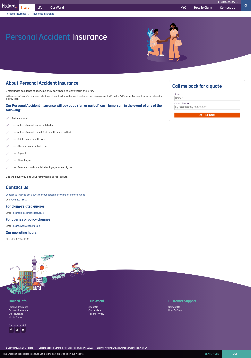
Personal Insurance (16, 14)
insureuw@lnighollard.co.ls (26, 225)
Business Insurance (44, 14)
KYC (183, 8)
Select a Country (227, 2)
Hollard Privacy (96, 313)
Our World (57, 8)
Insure (25, 8)
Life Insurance (16, 313)
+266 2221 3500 (19, 199)
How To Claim (203, 8)
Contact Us (227, 8)
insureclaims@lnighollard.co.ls (28, 212)
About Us (93, 307)
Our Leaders (94, 310)
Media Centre (15, 317)
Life (39, 8)
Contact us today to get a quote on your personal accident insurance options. (45, 194)
